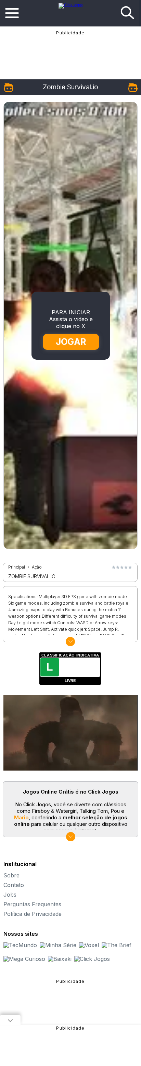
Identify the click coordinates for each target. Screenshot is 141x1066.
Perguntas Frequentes (32, 904)
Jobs (9, 894)
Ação (37, 567)
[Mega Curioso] (24, 958)
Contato (13, 885)
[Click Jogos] (70, 5)
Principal (16, 567)
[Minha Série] (58, 945)
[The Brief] (116, 945)
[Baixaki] (60, 958)
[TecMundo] (20, 945)
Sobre (11, 875)
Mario (21, 817)
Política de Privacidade (32, 913)
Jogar (70, 341)
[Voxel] (89, 945)
